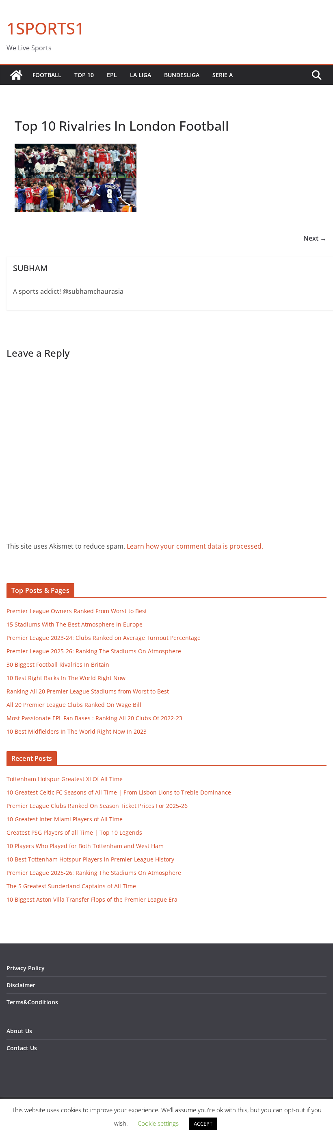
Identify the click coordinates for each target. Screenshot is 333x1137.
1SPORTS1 (45, 28)
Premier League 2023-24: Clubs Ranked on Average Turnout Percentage (103, 638)
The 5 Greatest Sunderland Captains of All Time (71, 886)
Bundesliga (181, 75)
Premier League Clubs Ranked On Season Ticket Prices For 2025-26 (97, 806)
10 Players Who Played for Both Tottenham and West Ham (85, 846)
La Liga (140, 75)
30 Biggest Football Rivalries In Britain (57, 664)
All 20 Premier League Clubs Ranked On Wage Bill (73, 704)
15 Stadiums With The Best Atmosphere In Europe (74, 624)
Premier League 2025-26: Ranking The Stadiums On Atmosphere (93, 651)
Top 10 (84, 75)
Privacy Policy (25, 968)
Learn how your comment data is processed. (195, 546)
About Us (19, 1031)
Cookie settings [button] (158, 1123)
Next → (315, 238)
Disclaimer (20, 985)
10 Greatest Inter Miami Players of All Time (64, 819)
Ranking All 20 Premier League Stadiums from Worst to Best (87, 691)
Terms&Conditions (32, 1002)
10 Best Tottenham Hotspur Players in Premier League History (90, 859)
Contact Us (21, 1048)
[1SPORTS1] (16, 75)
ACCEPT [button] (203, 1123)
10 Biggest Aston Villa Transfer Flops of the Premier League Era (91, 899)
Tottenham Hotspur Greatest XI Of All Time (64, 779)
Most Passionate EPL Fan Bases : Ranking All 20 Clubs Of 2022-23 (94, 718)
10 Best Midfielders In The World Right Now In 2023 (76, 731)
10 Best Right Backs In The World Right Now (65, 678)
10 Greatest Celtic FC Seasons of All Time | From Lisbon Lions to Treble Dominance (118, 792)
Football (46, 75)
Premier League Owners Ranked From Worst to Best (76, 611)
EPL (112, 75)
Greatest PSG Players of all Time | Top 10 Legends (74, 832)
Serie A (222, 75)
